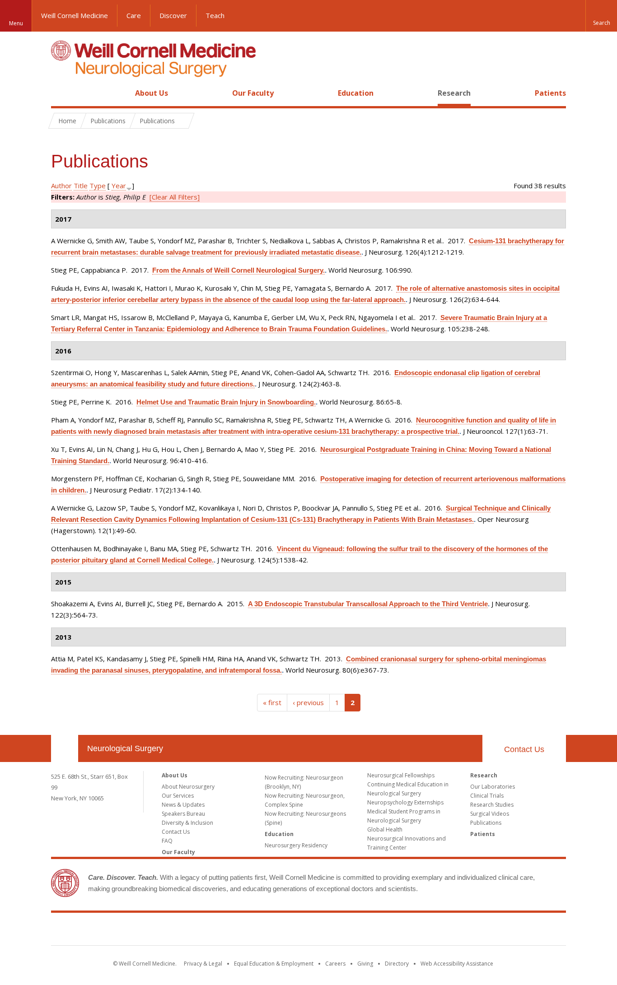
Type (97, 185)
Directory (397, 963)
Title (81, 185)
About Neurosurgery (188, 786)
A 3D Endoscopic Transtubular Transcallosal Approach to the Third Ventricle (368, 604)
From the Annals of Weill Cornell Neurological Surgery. (238, 270)
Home (61, 93)
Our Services (178, 795)
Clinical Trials (487, 795)
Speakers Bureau (183, 814)
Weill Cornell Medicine (74, 15)
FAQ (167, 841)
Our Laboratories (492, 786)
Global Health (384, 829)
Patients (550, 93)
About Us (151, 93)
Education (356, 93)
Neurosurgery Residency (296, 845)
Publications (485, 823)
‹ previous (308, 702)
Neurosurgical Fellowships (401, 775)
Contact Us (524, 749)
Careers (335, 963)
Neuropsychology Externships (405, 802)
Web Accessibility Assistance (457, 963)
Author (61, 185)
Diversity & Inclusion (187, 823)
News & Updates (183, 804)
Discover (173, 15)
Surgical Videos (489, 814)
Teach (215, 15)
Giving (365, 963)
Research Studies (492, 804)
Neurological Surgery (125, 748)
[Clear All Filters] (175, 196)
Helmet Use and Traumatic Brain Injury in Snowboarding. (226, 402)
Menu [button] (16, 23)
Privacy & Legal (203, 963)
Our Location (64, 748)
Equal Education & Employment (273, 963)
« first (272, 702)
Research (454, 93)
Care (133, 15)
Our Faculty (253, 93)
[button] (601, 16)
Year (119, 185)
